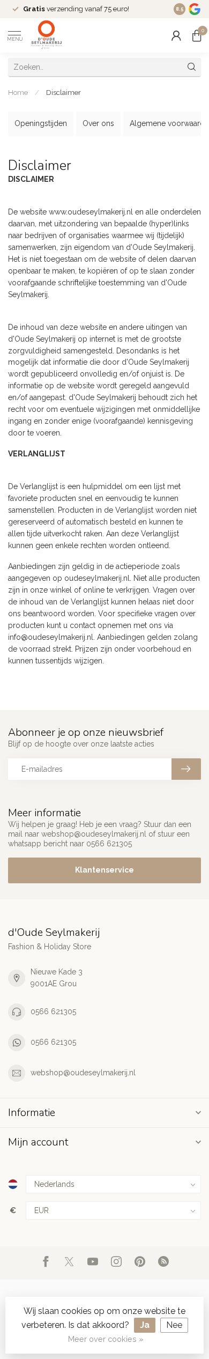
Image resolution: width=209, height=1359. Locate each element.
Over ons (98, 123)
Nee (174, 1325)
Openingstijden (40, 123)
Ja (145, 1325)
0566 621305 (53, 1011)
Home (18, 92)
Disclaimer (63, 92)
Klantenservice (104, 870)
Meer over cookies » (106, 1338)
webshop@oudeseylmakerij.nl (83, 1072)
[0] (196, 35)
